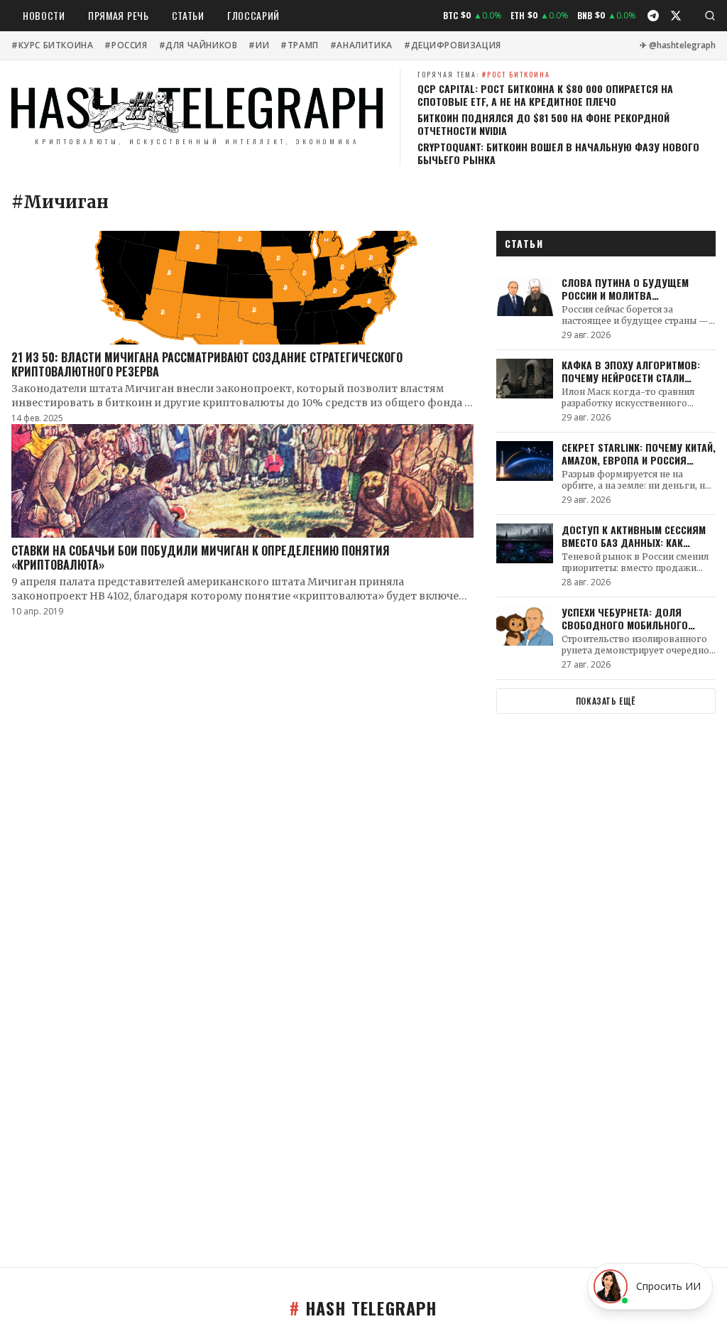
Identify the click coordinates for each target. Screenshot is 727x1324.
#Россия (125, 45)
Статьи (188, 15)
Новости (44, 15)
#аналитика (361, 45)
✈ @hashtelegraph (678, 45)
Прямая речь (118, 15)
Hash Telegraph (363, 1307)
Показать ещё (606, 701)
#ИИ (258, 45)
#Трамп (299, 45)
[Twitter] (676, 15)
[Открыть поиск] (710, 15)
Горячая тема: (483, 74)
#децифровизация (452, 45)
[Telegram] (653, 15)
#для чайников (198, 45)
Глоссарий (253, 15)
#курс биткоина (52, 45)
